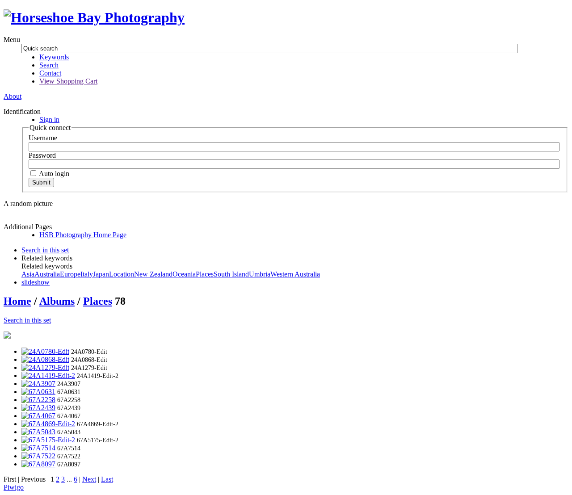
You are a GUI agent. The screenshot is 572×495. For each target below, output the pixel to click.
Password (42, 155)
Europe (70, 274)
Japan (101, 274)
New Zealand (153, 274)
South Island (231, 274)
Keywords (54, 57)
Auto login (53, 173)
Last (107, 479)
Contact (50, 73)
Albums (57, 301)
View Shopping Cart (68, 81)
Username (43, 138)
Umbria (259, 274)
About (12, 96)
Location (121, 274)
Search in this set (27, 320)
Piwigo (14, 487)
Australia (47, 274)
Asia (27, 274)
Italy (86, 274)
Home (17, 301)
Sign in (49, 119)
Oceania (184, 274)
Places (205, 274)
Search (49, 65)
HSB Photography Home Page (82, 235)
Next (89, 479)
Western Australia (295, 274)
